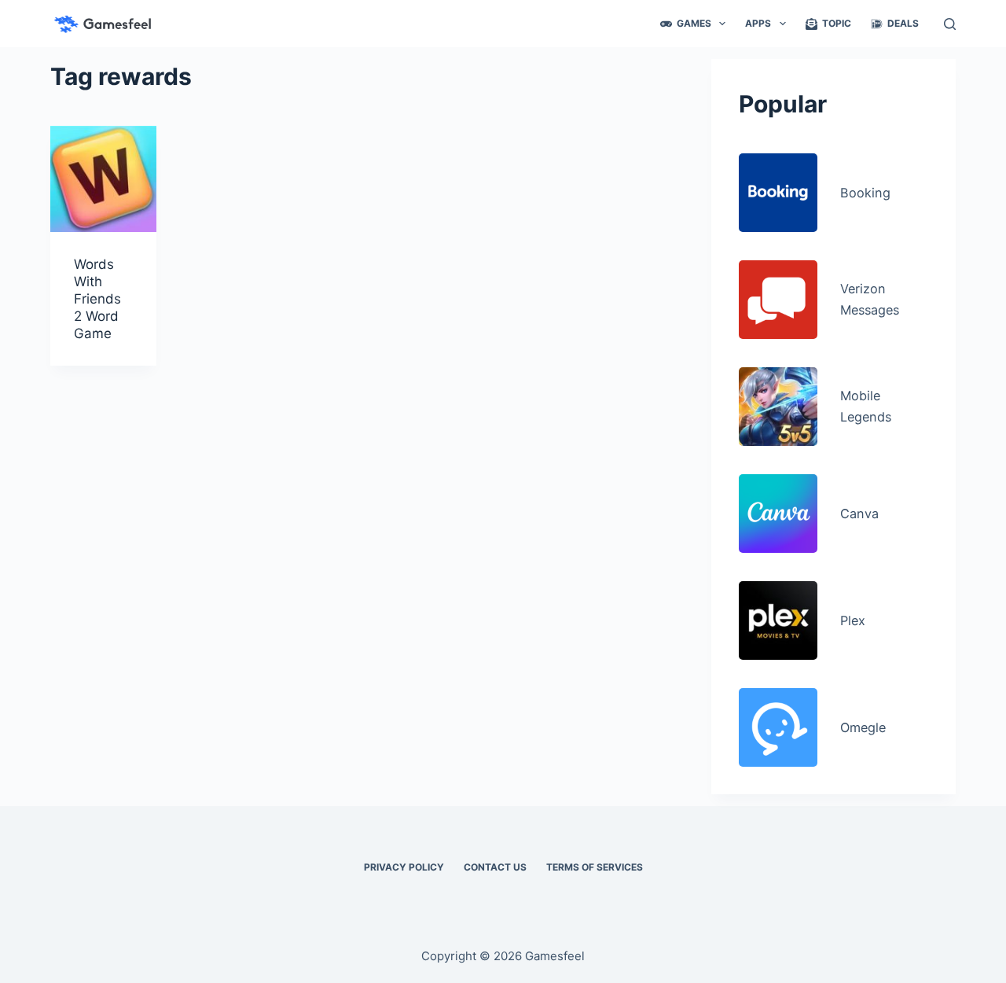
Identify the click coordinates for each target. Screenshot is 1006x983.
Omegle (863, 727)
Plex (852, 620)
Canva (859, 513)
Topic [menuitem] (836, 23)
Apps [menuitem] (758, 23)
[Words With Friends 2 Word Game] (103, 179)
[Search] (950, 24)
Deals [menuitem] (903, 23)
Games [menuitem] (694, 23)
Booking (865, 193)
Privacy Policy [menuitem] (404, 867)
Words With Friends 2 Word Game (97, 298)
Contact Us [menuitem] (495, 867)
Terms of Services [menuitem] (594, 867)
